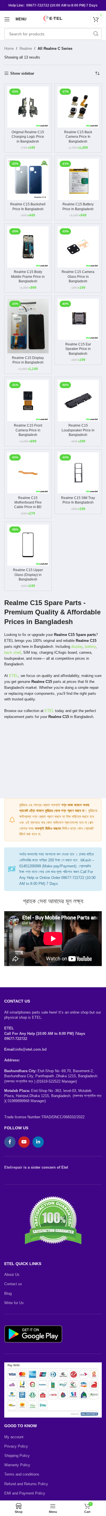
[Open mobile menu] (7, 19)
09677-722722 (15, 1039)
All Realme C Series (55, 48)
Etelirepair (13, 1167)
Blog (8, 1293)
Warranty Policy (17, 1465)
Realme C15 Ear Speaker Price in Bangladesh (78, 348)
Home (9, 48)
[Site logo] (53, 19)
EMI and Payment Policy (24, 1493)
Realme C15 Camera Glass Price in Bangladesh (78, 276)
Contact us (13, 1284)
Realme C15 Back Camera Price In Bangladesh (78, 136)
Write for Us (14, 1303)
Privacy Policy (16, 1446)
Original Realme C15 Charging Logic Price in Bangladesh (28, 136)
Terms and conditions (21, 1474)
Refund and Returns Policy (26, 1484)
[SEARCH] (96, 34)
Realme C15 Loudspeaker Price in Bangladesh (78, 429)
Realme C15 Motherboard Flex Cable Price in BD (28, 502)
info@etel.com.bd (31, 1049)
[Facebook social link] (10, 1142)
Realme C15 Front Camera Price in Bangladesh (28, 429)
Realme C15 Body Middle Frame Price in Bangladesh (28, 276)
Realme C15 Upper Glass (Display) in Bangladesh (28, 574)
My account (13, 1437)
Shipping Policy (17, 1455)
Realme (26, 48)
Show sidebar (22, 73)
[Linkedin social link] (38, 1142)
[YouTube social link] (24, 1142)
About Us (12, 1274)
